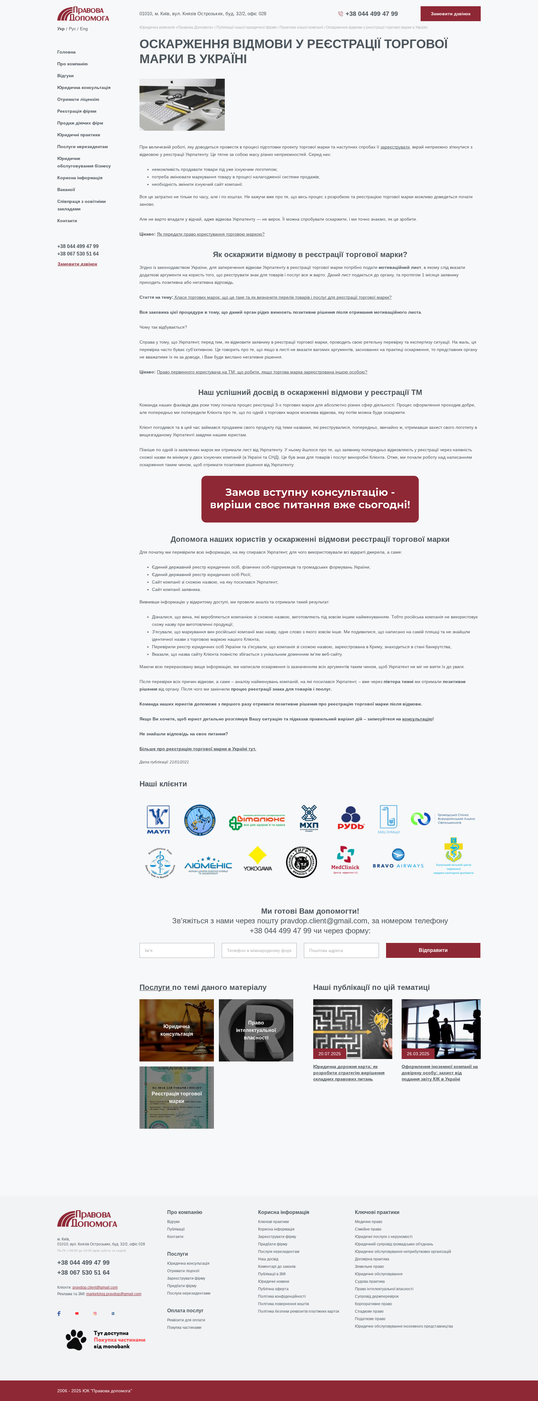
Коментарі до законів (276, 1266)
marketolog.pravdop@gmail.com (113, 1294)
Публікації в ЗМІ (272, 1274)
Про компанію (72, 63)
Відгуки (65, 75)
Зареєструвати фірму (186, 1278)
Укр (61, 28)
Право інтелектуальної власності (384, 1289)
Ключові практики (273, 1222)
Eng (84, 28)
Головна (66, 51)
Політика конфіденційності (282, 1296)
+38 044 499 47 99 (372, 13)
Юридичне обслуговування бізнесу (84, 162)
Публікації (176, 1229)
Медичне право (368, 1222)
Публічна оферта (273, 1289)
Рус (72, 28)
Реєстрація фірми (77, 111)
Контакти (67, 220)
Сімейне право (368, 1229)
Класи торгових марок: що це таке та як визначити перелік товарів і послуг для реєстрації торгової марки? (282, 297)
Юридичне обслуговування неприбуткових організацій (403, 1251)
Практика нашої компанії (301, 27)
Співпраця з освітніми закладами (81, 205)
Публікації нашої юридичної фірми (246, 27)
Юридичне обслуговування (379, 1274)
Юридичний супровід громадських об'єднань (394, 1244)
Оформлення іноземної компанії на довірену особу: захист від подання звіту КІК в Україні (440, 1072)
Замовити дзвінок (77, 263)
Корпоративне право (373, 1304)
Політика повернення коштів (283, 1304)
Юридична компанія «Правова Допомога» (176, 27)
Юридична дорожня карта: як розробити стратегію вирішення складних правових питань (349, 1072)
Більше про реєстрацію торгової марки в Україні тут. (197, 748)
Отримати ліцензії (183, 1271)
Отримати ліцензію (78, 99)
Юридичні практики (78, 134)
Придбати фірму (181, 1286)
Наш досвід (268, 1259)
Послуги (155, 987)
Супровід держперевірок (377, 1296)
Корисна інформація (79, 177)
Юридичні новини (273, 1281)
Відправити (433, 950)
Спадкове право (369, 1311)
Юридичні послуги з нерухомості (384, 1237)
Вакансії (66, 189)
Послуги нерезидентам (82, 146)
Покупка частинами (184, 1327)
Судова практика (370, 1281)
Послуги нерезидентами (188, 1293)
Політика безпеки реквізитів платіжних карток (298, 1311)
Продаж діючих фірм (80, 122)
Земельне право (369, 1266)
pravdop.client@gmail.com (95, 1287)
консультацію (417, 718)
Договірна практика (372, 1259)
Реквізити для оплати (186, 1320)
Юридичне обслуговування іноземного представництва (404, 1326)
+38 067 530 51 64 (78, 254)
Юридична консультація (84, 87)
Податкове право (370, 1319)
